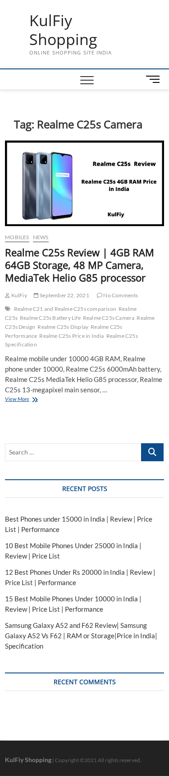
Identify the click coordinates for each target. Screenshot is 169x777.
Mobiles (17, 237)
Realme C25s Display (62, 326)
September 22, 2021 (64, 295)
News (41, 237)
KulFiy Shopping (63, 30)
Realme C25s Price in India (71, 335)
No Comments (120, 295)
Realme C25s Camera (109, 317)
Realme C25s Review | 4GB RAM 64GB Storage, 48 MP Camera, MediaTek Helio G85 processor (79, 264)
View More (28, 399)
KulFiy (18, 295)
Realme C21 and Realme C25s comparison (65, 308)
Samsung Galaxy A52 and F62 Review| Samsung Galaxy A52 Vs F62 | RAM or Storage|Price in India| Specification (81, 635)
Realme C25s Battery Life (50, 317)
